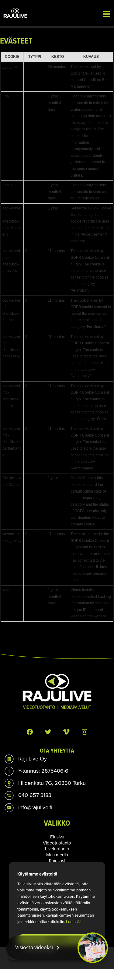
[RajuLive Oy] (26, 759)
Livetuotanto (57, 848)
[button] (57, 948)
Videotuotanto (57, 843)
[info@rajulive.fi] (28, 807)
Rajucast (57, 860)
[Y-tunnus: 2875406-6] (36, 771)
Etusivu (57, 837)
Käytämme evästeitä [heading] (37, 873)
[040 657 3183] (28, 795)
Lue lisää (73, 922)
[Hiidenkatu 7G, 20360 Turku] (45, 783)
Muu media (57, 854)
